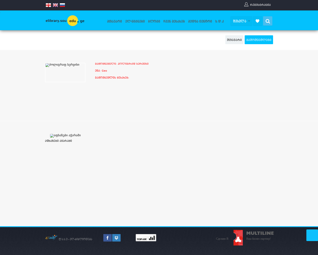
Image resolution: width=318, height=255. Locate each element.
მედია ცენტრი (200, 21)
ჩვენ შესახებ (174, 21)
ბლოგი (154, 21)
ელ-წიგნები (135, 21)
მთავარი (114, 21)
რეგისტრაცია (260, 5)
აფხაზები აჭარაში (58, 141)
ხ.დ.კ (219, 21)
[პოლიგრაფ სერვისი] (62, 65)
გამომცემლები (258, 40)
